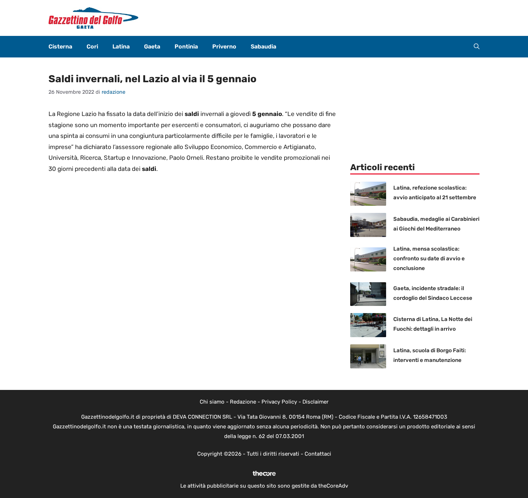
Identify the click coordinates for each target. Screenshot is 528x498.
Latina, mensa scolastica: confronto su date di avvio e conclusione (429, 258)
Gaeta (152, 46)
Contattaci (318, 454)
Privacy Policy (279, 402)
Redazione (243, 402)
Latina (121, 46)
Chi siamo (212, 402)
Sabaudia (263, 46)
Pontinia (186, 46)
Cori (92, 46)
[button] (477, 46)
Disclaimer (315, 402)
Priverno (224, 46)
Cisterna (60, 46)
